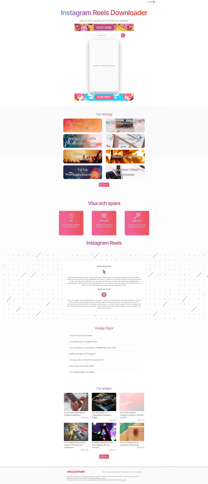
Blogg (109, 472)
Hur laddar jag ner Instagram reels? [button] (83, 342)
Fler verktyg (104, 185)
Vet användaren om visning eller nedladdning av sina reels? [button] (93, 348)
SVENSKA (149, 2)
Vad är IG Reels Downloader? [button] (81, 336)
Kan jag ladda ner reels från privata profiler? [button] (87, 360)
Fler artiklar (104, 456)
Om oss (104, 472)
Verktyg (113, 472)
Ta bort (133, 472)
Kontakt (118, 472)
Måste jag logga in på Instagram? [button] (83, 354)
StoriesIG (138, 472)
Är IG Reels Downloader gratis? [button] (82, 366)
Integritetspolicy (126, 472)
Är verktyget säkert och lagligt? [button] (82, 372)
